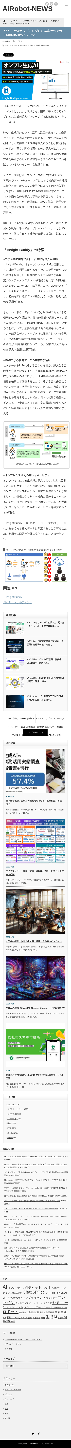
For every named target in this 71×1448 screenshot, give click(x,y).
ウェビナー (51, 1298)
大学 (46, 1312)
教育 (9, 1128)
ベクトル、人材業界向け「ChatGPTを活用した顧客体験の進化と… (45, 643)
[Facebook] (38, 1433)
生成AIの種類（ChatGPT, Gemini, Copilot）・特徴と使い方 (35, 1008)
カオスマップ (22, 1303)
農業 (13, 1321)
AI (5, 1287)
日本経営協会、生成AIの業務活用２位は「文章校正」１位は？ (29, 1196)
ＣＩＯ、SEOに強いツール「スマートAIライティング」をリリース (31, 1240)
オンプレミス (14, 45)
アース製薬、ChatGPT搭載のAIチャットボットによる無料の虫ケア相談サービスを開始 (21, 720)
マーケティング (60, 1307)
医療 (9, 1123)
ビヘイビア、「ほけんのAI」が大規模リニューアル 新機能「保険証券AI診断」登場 (50, 720)
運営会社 (8, 1349)
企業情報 (31, 1312)
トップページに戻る (35, 732)
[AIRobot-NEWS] (27, 9)
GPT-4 (49, 1292)
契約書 (51, 1312)
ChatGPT (31, 1292)
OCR (5, 1298)
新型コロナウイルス (17, 1317)
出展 (37, 1312)
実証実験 (61, 1312)
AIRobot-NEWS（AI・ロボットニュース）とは (23, 1339)
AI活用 (19, 1293)
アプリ (29, 1297)
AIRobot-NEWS (33, 1444)
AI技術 (13, 1293)
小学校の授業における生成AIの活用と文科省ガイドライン (34, 941)
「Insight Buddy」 (14, 597)
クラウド (47, 1303)
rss (47, 4)
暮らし (10, 1133)
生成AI (30, 45)
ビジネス (19, 41)
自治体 (61, 1317)
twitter (51, 4)
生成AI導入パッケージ (42, 45)
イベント (40, 1297)
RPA (10, 1297)
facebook (56, 4)
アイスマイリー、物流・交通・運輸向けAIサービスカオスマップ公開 (32, 1201)
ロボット (10, 1312)
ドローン (29, 1307)
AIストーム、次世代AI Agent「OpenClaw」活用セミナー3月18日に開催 (33, 1156)
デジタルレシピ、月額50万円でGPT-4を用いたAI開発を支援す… (45, 698)
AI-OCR (12, 1287)
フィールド (12, 1119)
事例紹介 (22, 1312)
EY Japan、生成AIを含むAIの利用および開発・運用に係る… (45, 680)
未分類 (10, 1138)
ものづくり (12, 1104)
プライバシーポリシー (14, 1344)
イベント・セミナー (15, 1109)
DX (43, 1292)
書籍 (30, 1317)
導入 (4, 1318)
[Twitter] (32, 1433)
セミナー (60, 1302)
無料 (43, 1317)
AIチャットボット (38, 1287)
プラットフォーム (43, 1307)
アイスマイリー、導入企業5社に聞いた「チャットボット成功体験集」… (45, 624)
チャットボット (13, 1307)
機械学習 (36, 1317)
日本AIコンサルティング (17, 602)
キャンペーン (36, 1303)
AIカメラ (21, 1288)
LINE (59, 1293)
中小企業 (23, 45)
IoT (55, 1292)
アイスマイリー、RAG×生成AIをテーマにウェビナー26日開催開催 (31, 1208)
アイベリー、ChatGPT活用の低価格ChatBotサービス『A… (44, 661)
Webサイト (19, 1297)
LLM (6, 45)
